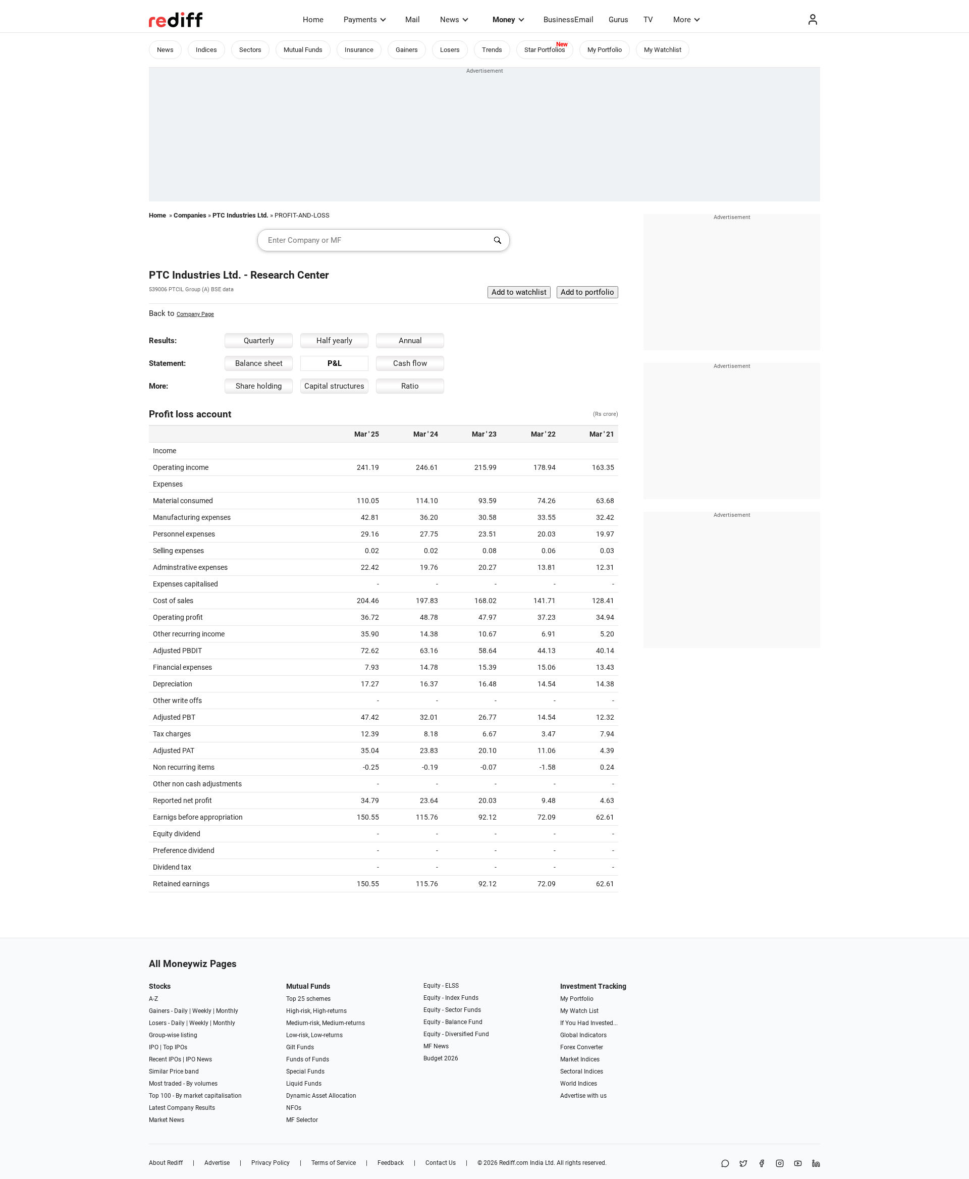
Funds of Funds (307, 1059)
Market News (166, 1119)
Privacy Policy (270, 1162)
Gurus (618, 19)
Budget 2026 (440, 1058)
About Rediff (166, 1162)
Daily (181, 1010)
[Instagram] (780, 1164)
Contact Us (440, 1162)
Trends (492, 49)
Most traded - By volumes (183, 1083)
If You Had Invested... (589, 1023)
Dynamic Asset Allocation (321, 1095)
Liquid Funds (303, 1083)
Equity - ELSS (441, 985)
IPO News (199, 1059)
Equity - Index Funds (450, 997)
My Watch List (579, 1010)
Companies (190, 215)
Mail (412, 19)
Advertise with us (583, 1095)
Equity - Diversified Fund (456, 1034)
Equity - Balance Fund (452, 1022)
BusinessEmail (569, 19)
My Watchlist (662, 49)
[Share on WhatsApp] (725, 1164)
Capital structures (334, 386)
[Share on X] (743, 1164)
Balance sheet (259, 363)
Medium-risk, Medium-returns (325, 1023)
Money (504, 19)
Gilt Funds (300, 1047)
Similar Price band (174, 1071)
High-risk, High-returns (316, 1010)
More (682, 19)
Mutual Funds (303, 49)
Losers (450, 49)
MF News (436, 1046)
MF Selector (302, 1119)
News (449, 19)
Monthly (227, 1010)
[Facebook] (762, 1164)
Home (313, 19)
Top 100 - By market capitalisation (195, 1095)
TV (648, 19)
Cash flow (410, 363)
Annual (410, 340)
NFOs (293, 1107)
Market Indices (580, 1059)
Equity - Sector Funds (452, 1009)
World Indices (578, 1083)
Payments (360, 19)
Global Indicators (583, 1035)
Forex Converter (581, 1047)
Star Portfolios (544, 49)
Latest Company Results (182, 1107)
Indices (206, 49)
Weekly (201, 1010)
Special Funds (305, 1071)
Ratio (410, 386)
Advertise (217, 1162)
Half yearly (334, 340)
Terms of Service (333, 1162)
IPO (153, 1047)
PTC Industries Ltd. (240, 215)
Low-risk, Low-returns (314, 1035)
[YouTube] (798, 1164)
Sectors (250, 49)
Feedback (391, 1162)
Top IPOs (175, 1047)
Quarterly (259, 340)
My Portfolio (604, 49)
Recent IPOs (165, 1059)
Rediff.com (513, 1162)
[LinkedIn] (816, 1164)
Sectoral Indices (581, 1071)
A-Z (153, 998)
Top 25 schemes (308, 998)
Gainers (407, 49)
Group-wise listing (173, 1035)
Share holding (259, 386)
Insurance (359, 49)
